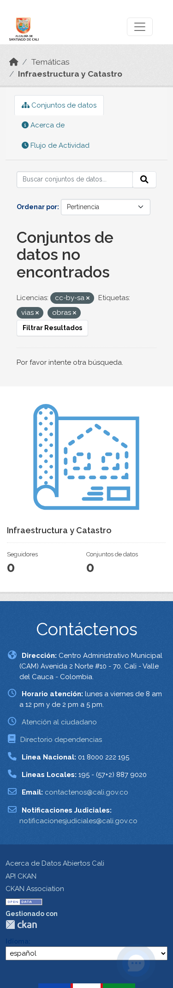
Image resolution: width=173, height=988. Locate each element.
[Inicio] (13, 61)
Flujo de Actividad (59, 145)
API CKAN (21, 876)
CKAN (21, 924)
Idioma (17, 941)
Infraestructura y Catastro (70, 73)
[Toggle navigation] (140, 27)
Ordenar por (37, 207)
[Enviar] (144, 179)
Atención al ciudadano (59, 722)
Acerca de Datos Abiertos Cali (55, 863)
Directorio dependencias (61, 739)
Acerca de (47, 125)
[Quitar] (87, 298)
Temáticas (50, 61)
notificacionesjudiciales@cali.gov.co (78, 821)
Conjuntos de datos (63, 105)
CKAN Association (35, 889)
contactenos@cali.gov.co (86, 792)
